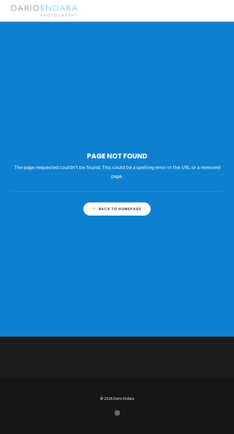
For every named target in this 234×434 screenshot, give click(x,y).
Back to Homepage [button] (120, 208)
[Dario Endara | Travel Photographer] (44, 11)
